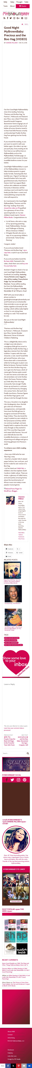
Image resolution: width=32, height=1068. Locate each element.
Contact (10, 1034)
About (12, 6)
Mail (19, 532)
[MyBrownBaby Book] (10, 924)
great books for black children (13, 645)
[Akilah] (10, 936)
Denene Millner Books (11, 640)
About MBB (11, 1031)
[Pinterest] (18, 1066)
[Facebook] (8, 1066)
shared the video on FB (12, 208)
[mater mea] (21, 948)
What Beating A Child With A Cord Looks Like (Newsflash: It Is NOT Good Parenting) (16, 970)
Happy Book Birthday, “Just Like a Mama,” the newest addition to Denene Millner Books (12, 581)
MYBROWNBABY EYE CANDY (14, 869)
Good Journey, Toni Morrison (12, 603)
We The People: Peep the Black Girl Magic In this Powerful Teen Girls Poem (9, 741)
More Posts (21, 539)
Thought (19, 2)
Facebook (21, 536)
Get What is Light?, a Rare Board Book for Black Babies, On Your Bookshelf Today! (13, 628)
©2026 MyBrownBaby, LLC (16, 1041)
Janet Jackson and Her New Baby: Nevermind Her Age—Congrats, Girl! (22, 741)
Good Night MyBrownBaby (11, 642)
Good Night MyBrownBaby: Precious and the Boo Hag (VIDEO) (15, 33)
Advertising (11, 1038)
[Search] (28, 753)
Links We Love (12, 1056)
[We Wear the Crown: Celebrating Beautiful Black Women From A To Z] (9, 880)
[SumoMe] (29, 1066)
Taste (5, 6)
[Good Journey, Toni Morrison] (13, 602)
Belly (5, 2)
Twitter (20, 534)
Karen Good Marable (8, 963)
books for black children (12, 638)
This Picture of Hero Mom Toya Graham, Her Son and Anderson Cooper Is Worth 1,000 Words (16, 984)
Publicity (10, 1053)
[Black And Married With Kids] (10, 948)
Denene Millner (11, 43)
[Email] (24, 1066)
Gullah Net (20, 468)
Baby (12, 2)
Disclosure (11, 1050)
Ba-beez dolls (8, 261)
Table (26, 2)
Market (23, 6)
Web (22, 532)
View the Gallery (16, 901)
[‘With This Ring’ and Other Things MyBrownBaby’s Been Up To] (22, 880)
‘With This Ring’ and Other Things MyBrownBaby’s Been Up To (15, 964)
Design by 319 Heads (14, 1059)
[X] (13, 1066)
